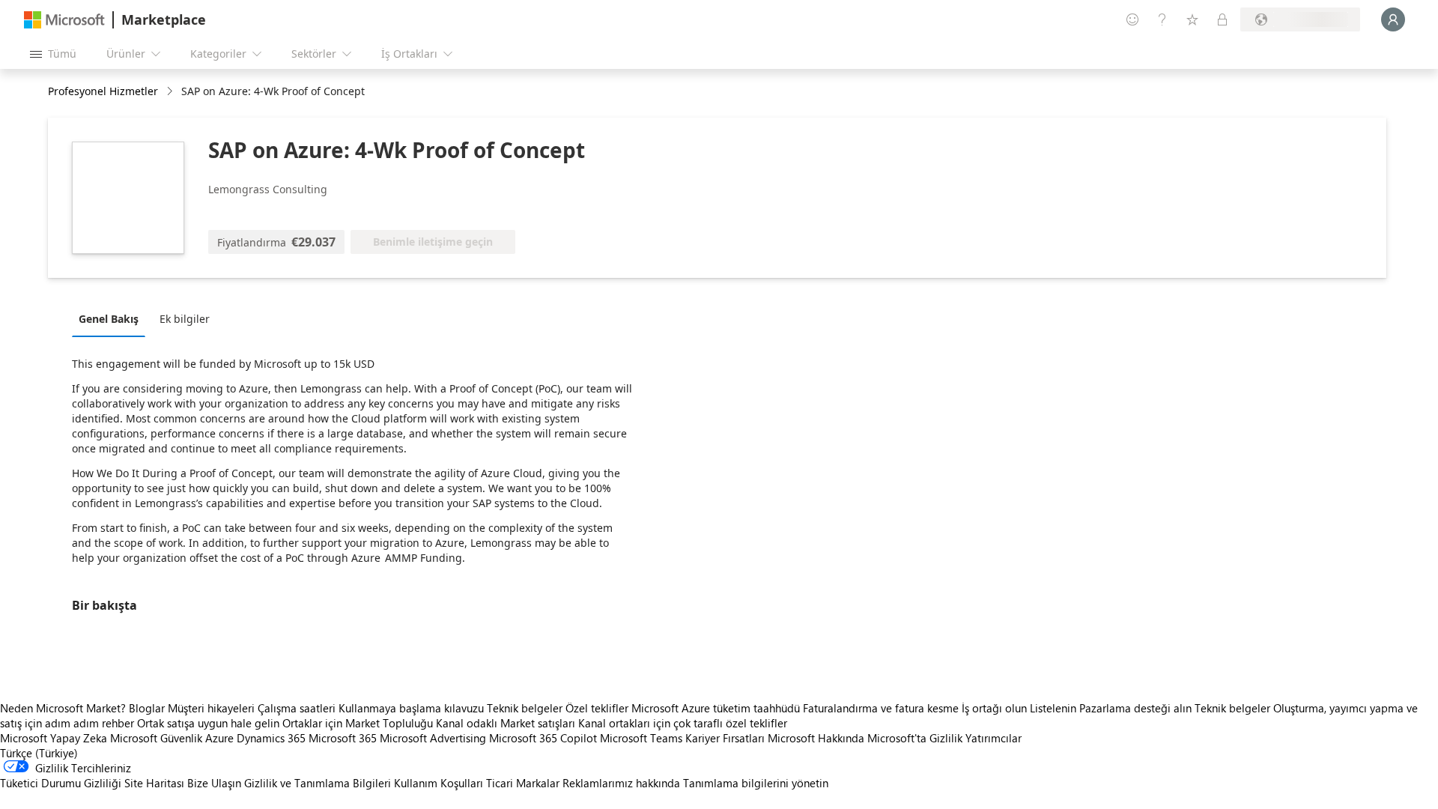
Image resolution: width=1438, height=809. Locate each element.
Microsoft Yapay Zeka (53, 737)
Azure (219, 737)
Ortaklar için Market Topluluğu (357, 722)
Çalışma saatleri (297, 707)
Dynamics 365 (271, 737)
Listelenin (1053, 707)
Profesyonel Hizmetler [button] (103, 91)
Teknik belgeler (524, 707)
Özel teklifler (596, 707)
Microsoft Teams (641, 737)
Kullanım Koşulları (438, 782)
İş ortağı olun (994, 707)
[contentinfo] (171, 91)
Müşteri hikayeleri (211, 707)
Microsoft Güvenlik (156, 737)
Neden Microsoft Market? (63, 707)
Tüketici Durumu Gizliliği (60, 782)
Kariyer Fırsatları (725, 737)
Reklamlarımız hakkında (621, 782)
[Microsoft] (64, 19)
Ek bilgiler (185, 319)
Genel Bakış (109, 319)
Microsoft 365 (343, 737)
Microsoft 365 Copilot (543, 737)
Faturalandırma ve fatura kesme (881, 707)
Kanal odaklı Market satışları (505, 722)
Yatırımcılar (993, 737)
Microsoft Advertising (433, 737)
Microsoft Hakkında (816, 737)
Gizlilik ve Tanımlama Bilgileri (317, 782)
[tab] (112, 318)
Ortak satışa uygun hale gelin (208, 722)
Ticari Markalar (522, 782)
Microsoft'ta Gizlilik (914, 737)
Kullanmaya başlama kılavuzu (411, 707)
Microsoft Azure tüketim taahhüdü (717, 707)
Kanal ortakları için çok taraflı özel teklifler (682, 722)
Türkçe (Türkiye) (39, 752)
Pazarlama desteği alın (1135, 707)
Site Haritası (154, 782)
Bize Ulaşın (214, 782)
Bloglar (147, 707)
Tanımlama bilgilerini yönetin (755, 782)
